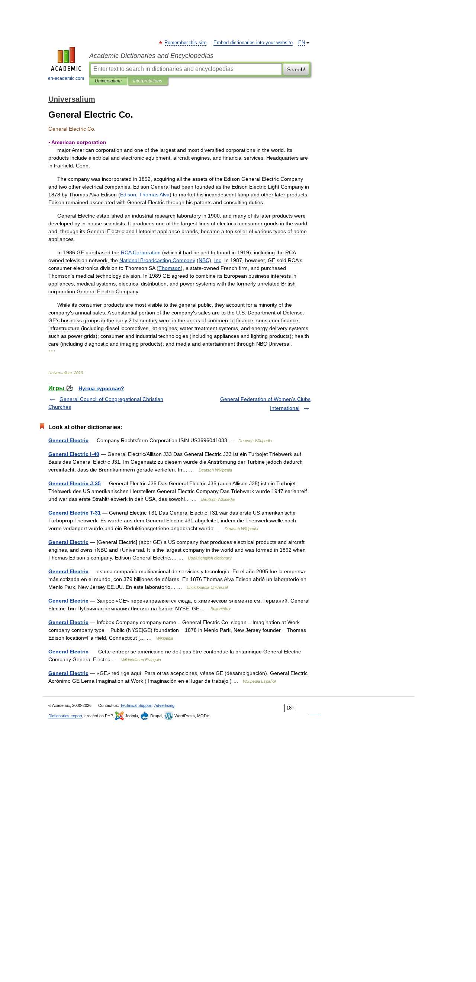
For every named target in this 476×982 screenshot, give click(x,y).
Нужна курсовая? (101, 388)
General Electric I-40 (73, 454)
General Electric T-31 (74, 513)
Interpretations (147, 81)
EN (301, 42)
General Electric (68, 440)
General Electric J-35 (74, 483)
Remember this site (185, 42)
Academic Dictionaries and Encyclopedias (151, 55)
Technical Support (136, 705)
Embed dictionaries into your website (253, 42)
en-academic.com (66, 78)
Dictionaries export (65, 716)
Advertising (164, 705)
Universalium (108, 81)
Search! (296, 69)
